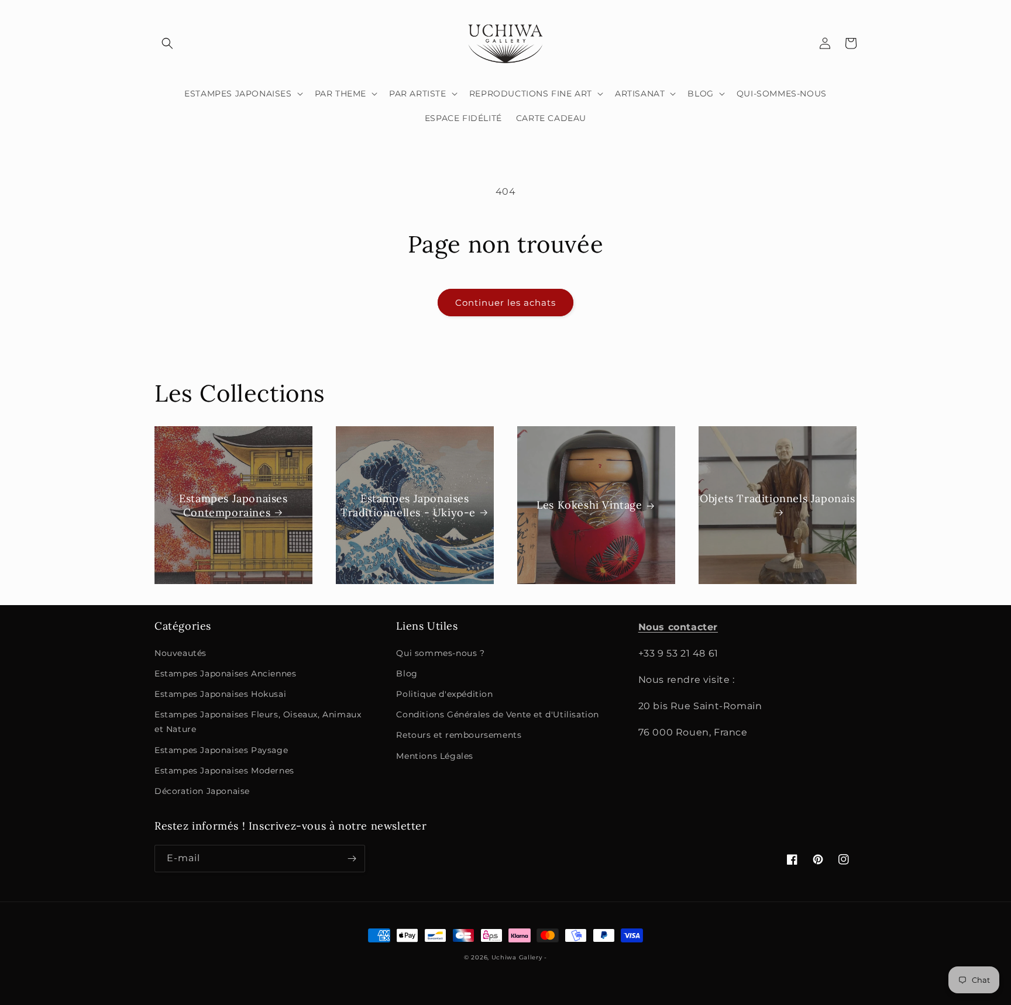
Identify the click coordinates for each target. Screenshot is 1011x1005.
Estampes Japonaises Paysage (221, 750)
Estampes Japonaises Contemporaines (233, 505)
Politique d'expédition (444, 694)
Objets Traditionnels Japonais (777, 498)
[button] (167, 43)
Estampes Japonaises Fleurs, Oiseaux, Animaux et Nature (257, 721)
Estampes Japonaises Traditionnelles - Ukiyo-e (408, 505)
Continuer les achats (505, 302)
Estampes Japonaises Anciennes (225, 673)
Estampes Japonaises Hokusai (220, 694)
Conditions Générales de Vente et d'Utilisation (497, 714)
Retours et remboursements (458, 735)
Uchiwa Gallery (516, 957)
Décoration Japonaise (202, 791)
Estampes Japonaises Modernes (224, 770)
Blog (406, 673)
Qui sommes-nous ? (440, 653)
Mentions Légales (434, 756)
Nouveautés (180, 653)
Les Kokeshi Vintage (589, 505)
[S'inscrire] (351, 858)
